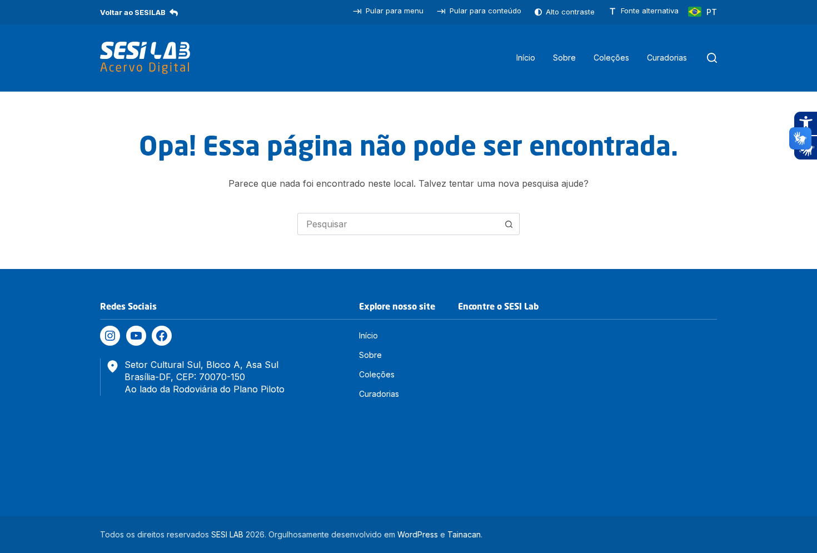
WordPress (417, 534)
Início (525, 57)
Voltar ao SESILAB (133, 12)
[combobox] (398, 224)
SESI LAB (227, 534)
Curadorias (667, 57)
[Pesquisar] (712, 58)
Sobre (564, 57)
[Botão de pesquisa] (508, 224)
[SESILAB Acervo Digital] (145, 58)
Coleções (611, 57)
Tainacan (464, 534)
